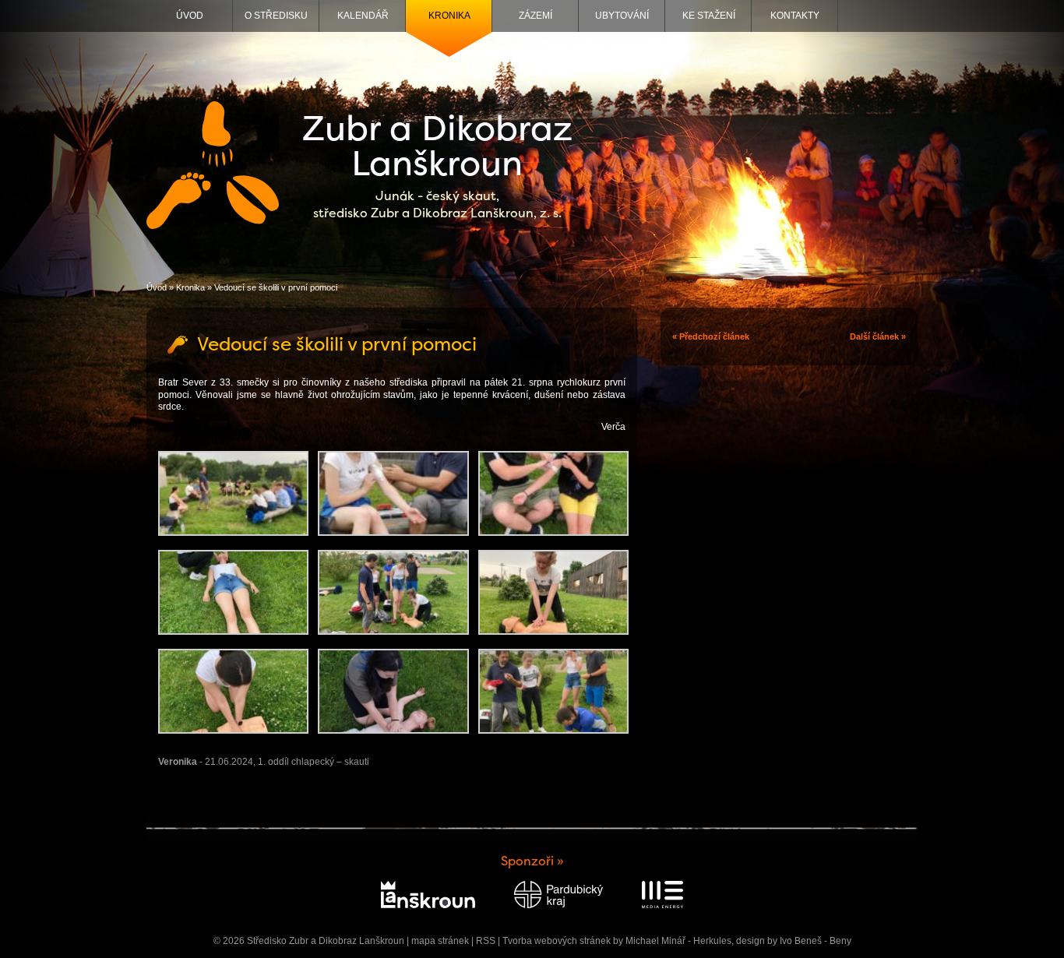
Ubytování (622, 15)
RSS (485, 940)
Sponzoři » (532, 861)
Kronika (449, 15)
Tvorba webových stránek (556, 940)
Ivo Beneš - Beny (815, 940)
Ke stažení (708, 15)
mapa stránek (440, 940)
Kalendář (363, 15)
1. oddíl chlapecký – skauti (313, 761)
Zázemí (535, 15)
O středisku (276, 15)
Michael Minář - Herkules (678, 940)
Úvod (189, 15)
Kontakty (794, 15)
